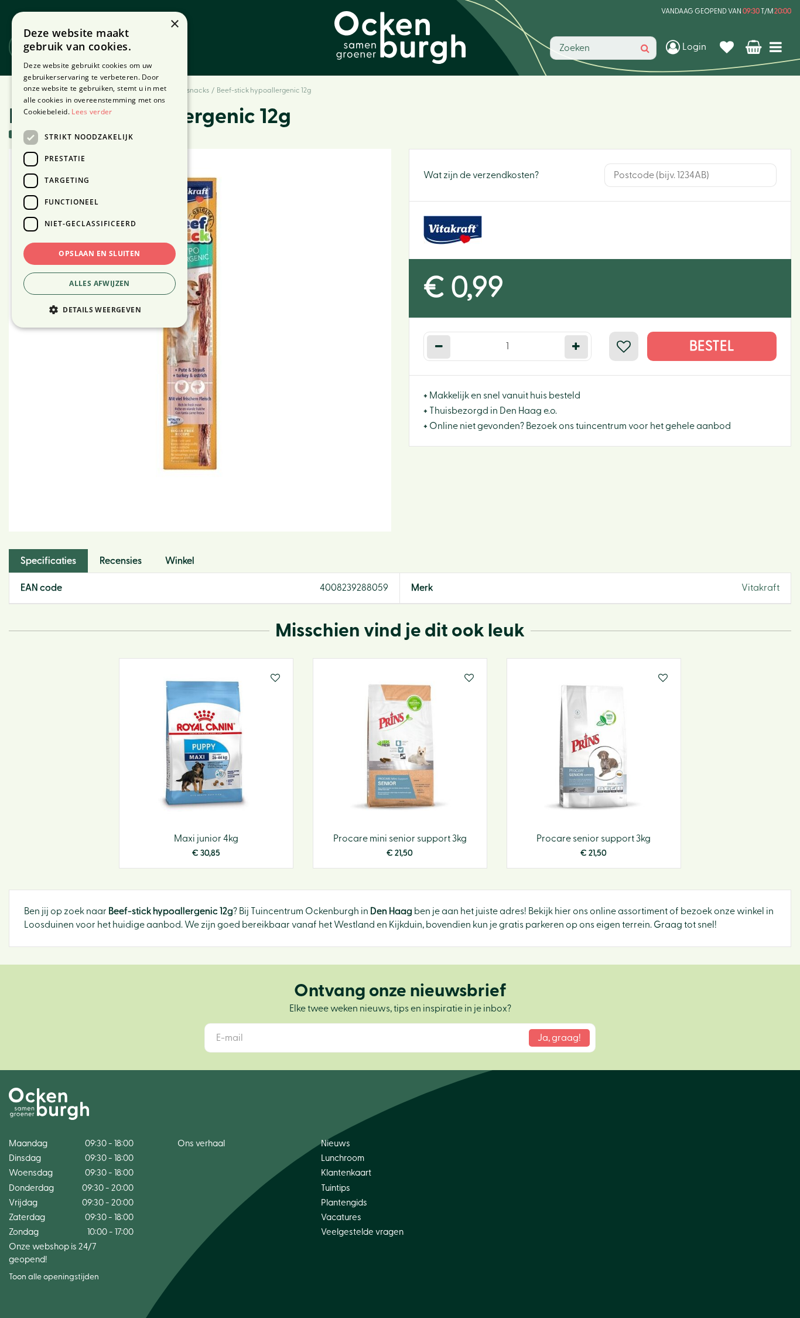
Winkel (179, 561)
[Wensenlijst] (728, 47)
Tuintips (335, 1188)
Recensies (121, 561)
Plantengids (344, 1202)
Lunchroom (342, 1158)
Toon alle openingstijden (54, 1277)
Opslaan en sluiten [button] (99, 253)
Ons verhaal (201, 1143)
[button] (99, 309)
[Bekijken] (754, 47)
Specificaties (48, 561)
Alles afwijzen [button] (99, 283)
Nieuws (335, 1143)
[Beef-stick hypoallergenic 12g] (200, 340)
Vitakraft (760, 587)
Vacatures (341, 1217)
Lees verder (91, 112)
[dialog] (99, 170)
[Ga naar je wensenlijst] (728, 47)
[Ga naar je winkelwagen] (754, 47)
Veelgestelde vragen (362, 1232)
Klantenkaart (346, 1173)
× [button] (174, 24)
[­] (778, 46)
